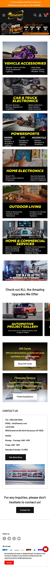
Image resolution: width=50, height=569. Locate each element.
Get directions (15, 457)
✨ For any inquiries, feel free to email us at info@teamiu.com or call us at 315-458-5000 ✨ (25, 3)
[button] (45, 549)
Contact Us (25, 510)
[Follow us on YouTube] (19, 538)
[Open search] (35, 15)
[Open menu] (4, 15)
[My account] (40, 15)
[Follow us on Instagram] (14, 538)
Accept (9, 563)
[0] (45, 15)
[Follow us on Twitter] (9, 538)
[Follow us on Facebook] (4, 538)
